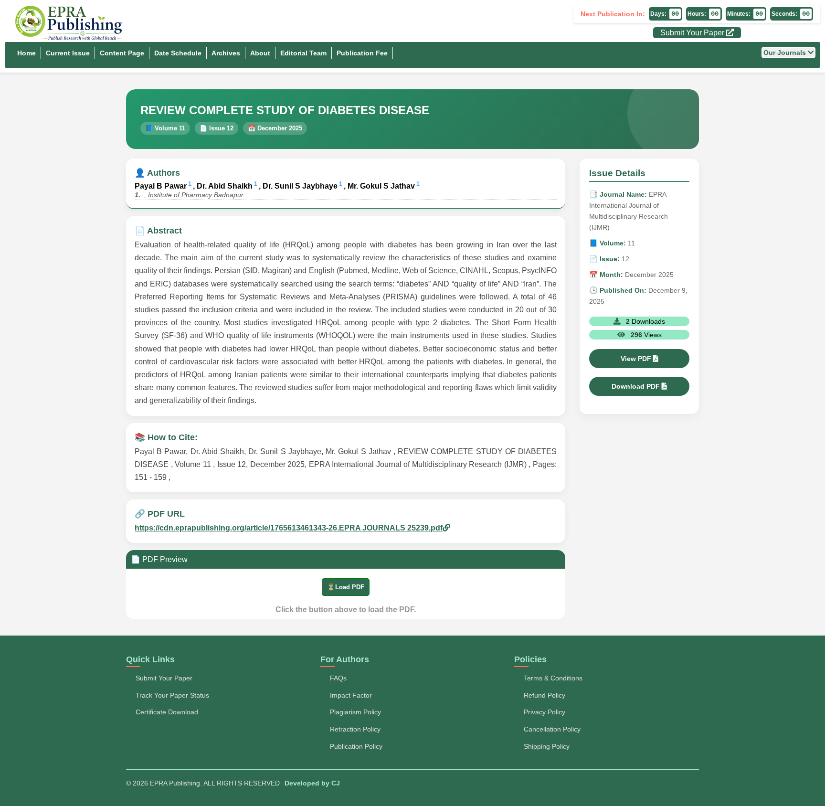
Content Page (122, 53)
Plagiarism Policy (355, 712)
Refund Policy (544, 695)
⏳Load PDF (345, 587)
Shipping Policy (547, 746)
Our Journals (785, 52)
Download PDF (637, 386)
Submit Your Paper (693, 33)
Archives (226, 53)
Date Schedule (177, 53)
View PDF (637, 358)
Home (26, 53)
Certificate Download (167, 712)
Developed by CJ (312, 783)
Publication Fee (362, 53)
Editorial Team (303, 53)
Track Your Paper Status (172, 695)
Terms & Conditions (553, 678)
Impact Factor (351, 695)
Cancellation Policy (552, 729)
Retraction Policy (355, 729)
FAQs (338, 678)
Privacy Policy (544, 712)
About (260, 53)
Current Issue (68, 53)
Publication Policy (356, 746)
